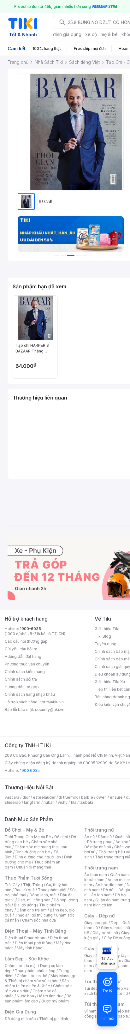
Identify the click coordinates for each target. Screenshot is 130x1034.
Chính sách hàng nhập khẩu (30, 694)
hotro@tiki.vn (51, 702)
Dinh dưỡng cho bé (32, 852)
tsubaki (86, 802)
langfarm (32, 802)
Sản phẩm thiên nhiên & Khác (37, 983)
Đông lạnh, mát (43, 895)
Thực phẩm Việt (52, 889)
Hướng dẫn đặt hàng (23, 656)
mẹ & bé (109, 34)
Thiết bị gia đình (53, 1018)
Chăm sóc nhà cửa (39, 920)
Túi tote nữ (118, 993)
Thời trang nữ (99, 830)
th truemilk (68, 797)
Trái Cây (12, 884)
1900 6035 (30, 770)
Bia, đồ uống (25, 905)
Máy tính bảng (30, 948)
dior (26, 797)
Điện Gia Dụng (20, 1011)
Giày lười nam (96, 955)
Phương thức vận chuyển (27, 664)
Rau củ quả (25, 889)
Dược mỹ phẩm (55, 1001)
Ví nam (90, 1011)
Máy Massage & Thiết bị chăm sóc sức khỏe (41, 978)
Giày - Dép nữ (99, 915)
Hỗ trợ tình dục (50, 996)
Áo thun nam (95, 874)
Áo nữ (89, 836)
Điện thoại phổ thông (34, 943)
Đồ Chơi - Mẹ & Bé (24, 830)
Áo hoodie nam (109, 884)
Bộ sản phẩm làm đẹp (38, 998)
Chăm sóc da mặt (21, 965)
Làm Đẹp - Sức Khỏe (27, 958)
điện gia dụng (67, 34)
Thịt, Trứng (33, 884)
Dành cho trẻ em (32, 910)
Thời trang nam (101, 867)
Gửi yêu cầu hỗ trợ (21, 648)
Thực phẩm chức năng (35, 970)
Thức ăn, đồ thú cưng (34, 915)
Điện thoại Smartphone (26, 937)
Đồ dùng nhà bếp (20, 1018)
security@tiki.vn (49, 709)
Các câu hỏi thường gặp (26, 641)
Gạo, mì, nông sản (34, 900)
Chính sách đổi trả (21, 679)
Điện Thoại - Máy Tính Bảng (35, 931)
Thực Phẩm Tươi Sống (28, 878)
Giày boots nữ (105, 932)
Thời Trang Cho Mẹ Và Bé (28, 836)
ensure (116, 797)
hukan (49, 802)
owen (101, 797)
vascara (12, 797)
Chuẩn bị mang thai (33, 867)
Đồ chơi (61, 836)
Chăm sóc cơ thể (32, 975)
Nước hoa (25, 996)
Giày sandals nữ (115, 927)
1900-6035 (30, 628)
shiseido (13, 802)
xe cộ (91, 34)
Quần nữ (122, 836)
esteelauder (44, 797)
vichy (63, 802)
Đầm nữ (105, 836)
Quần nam (119, 874)
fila (73, 802)
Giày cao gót (96, 922)
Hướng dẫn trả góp (22, 686)
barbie (87, 797)
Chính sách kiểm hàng (25, 671)
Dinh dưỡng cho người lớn (38, 857)
